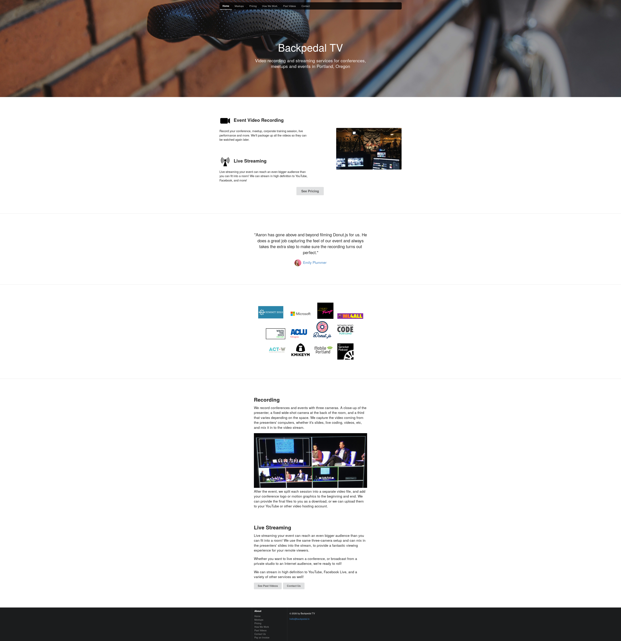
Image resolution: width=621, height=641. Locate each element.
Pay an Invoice (261, 637)
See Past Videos (268, 586)
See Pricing (310, 191)
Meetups (239, 6)
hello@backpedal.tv (299, 618)
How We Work (270, 6)
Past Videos (289, 6)
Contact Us (294, 586)
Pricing (253, 6)
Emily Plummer (315, 262)
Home (226, 6)
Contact (305, 6)
